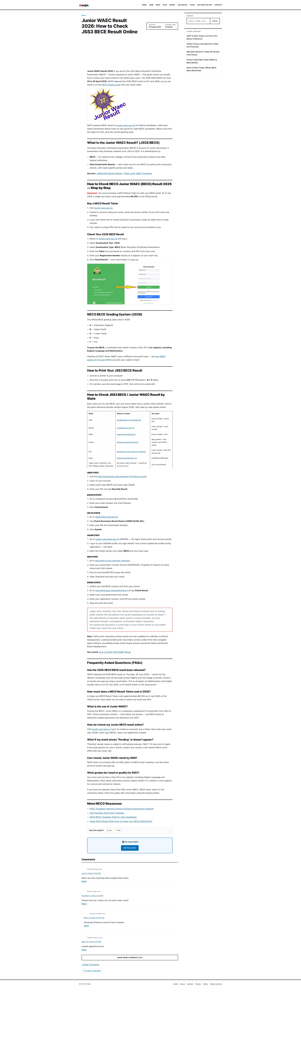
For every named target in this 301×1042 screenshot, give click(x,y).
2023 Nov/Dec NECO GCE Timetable (107, 813)
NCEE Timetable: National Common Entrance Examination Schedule (122, 809)
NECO (84, 15)
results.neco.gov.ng (126, 125)
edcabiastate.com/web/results (129, 420)
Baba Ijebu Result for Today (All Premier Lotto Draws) (203, 53)
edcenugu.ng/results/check (127, 442)
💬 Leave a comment (92, 971)
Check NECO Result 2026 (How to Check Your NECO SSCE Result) (121, 821)
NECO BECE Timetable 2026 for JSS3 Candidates (113, 817)
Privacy (198, 984)
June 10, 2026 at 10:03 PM (91, 873)
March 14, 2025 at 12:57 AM (94, 918)
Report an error (216, 984)
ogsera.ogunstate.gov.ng (127, 458)
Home (175, 984)
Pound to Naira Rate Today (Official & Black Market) (202, 61)
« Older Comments (90, 964)
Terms (205, 984)
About (182, 984)
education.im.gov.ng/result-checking (131, 452)
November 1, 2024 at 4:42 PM (92, 896)
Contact (190, 984)
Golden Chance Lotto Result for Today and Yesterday (202, 45)
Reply (84, 881)
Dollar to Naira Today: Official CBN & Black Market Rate (201, 69)
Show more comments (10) (129, 957)
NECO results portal (111, 85)
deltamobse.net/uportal (126, 434)
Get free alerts (130, 848)
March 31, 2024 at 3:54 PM (91, 942)
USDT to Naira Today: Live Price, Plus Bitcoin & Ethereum (202, 37)
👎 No (118, 830)
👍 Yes (109, 830)
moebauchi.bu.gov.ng (125, 428)
